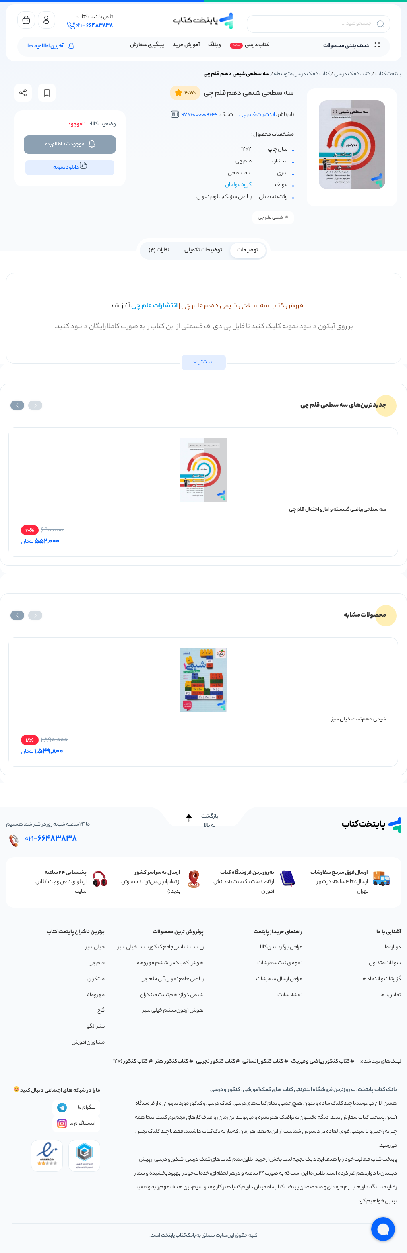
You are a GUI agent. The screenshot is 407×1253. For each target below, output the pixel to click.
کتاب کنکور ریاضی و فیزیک (320, 1061)
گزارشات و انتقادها (381, 979)
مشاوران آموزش (88, 1042)
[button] (35, 405)
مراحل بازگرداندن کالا (281, 947)
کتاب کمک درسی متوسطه (301, 74)
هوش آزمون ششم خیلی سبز (173, 1010)
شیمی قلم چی (270, 217)
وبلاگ (214, 45)
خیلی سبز (95, 947)
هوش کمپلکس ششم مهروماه (170, 963)
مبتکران (96, 979)
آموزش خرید (186, 45)
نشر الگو (96, 1026)
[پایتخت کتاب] (203, 21)
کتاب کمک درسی (352, 74)
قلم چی (97, 963)
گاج (101, 1010)
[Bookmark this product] (46, 93)
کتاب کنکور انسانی (262, 1061)
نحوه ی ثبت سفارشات (279, 963)
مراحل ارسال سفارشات (279, 979)
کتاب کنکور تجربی (215, 1061)
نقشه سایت (289, 995)
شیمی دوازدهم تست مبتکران (172, 995)
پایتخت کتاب (388, 74)
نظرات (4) (159, 250)
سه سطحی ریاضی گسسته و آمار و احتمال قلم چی (337, 509)
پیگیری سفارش (147, 45)
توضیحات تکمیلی (203, 250)
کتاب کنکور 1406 (130, 1061)
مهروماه (96, 995)
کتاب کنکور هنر (172, 1061)
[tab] (248, 249)
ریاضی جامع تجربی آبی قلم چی (172, 979)
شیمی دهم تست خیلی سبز (358, 719)
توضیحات (247, 250)
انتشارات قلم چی (257, 114)
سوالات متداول (385, 963)
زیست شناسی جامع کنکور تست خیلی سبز (161, 947)
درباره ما (393, 947)
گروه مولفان (238, 185)
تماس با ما (390, 995)
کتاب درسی (257, 45)
